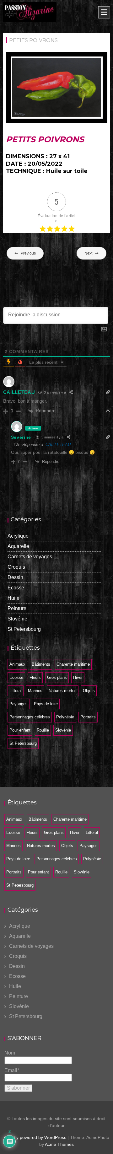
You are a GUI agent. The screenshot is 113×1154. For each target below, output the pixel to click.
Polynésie (65, 717)
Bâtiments (41, 664)
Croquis (16, 567)
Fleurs (35, 677)
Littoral (15, 690)
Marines (35, 690)
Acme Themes (59, 1144)
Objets (89, 690)
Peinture (17, 608)
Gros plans (57, 677)
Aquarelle (18, 546)
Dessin (15, 577)
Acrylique (18, 536)
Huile (13, 598)
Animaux (17, 664)
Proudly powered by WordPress (34, 1137)
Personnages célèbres (29, 717)
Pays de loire (46, 703)
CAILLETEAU (58, 444)
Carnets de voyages (30, 556)
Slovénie (17, 618)
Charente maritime (73, 664)
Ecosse (16, 587)
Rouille (43, 730)
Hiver (78, 677)
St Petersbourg (24, 629)
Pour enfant (19, 730)
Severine (21, 437)
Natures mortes (63, 690)
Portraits (88, 717)
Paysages (18, 703)
